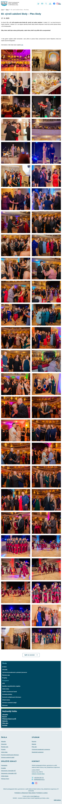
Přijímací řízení (5, 778)
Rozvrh (4, 716)
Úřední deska (6, 700)
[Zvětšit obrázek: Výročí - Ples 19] (15, 268)
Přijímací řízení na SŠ (9, 719)
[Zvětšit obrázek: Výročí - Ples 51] (15, 638)
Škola (4, 663)
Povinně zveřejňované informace (11, 697)
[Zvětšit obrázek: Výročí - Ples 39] (15, 500)
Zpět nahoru (57, 800)
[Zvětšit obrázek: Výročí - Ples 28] (46, 361)
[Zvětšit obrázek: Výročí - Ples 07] (15, 130)
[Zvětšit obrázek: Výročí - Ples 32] (46, 407)
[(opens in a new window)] (54, 4)
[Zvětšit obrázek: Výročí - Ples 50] (46, 615)
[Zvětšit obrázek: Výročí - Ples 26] (46, 338)
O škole (4, 666)
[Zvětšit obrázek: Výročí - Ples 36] (46, 453)
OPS (3, 683)
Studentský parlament (37, 752)
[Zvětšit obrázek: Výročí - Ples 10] (46, 153)
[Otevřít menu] (59, 4)
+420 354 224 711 (38, 3)
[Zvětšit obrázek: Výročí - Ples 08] (46, 130)
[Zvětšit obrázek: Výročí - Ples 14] (46, 199)
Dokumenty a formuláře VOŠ (8, 773)
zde (22, 44)
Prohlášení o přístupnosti (21, 792)
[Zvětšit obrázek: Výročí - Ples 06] (46, 106)
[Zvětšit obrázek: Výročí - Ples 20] (46, 268)
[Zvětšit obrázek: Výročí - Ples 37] (15, 477)
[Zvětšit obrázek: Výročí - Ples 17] (15, 245)
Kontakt (4, 725)
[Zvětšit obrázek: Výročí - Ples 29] (15, 384)
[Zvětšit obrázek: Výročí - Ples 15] (15, 222)
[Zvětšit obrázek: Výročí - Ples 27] (15, 361)
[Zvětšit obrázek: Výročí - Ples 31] (15, 407)
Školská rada (6, 675)
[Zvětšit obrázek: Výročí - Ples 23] (15, 315)
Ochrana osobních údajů (9, 702)
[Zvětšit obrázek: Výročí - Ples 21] (15, 291)
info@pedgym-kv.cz (42, 3)
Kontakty (3, 768)
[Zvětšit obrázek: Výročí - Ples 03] (15, 60)
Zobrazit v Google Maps (38, 773)
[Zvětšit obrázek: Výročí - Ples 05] (15, 106)
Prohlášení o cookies (42, 792)
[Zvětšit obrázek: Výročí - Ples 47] (15, 592)
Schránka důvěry (7, 694)
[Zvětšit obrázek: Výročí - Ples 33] (15, 430)
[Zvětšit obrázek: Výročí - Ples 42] (46, 523)
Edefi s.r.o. (36, 796)
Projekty (4, 677)
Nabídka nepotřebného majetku (11, 686)
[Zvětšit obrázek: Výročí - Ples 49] (15, 615)
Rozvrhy (34, 741)
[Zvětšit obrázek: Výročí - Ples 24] (46, 315)
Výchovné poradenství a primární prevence (14, 672)
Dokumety (4, 744)
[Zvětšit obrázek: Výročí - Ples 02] (46, 83)
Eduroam (5, 705)
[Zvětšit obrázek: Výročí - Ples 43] (15, 546)
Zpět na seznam (29, 655)
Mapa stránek (32, 792)
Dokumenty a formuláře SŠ (8, 770)
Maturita (5, 721)
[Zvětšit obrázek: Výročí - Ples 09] (15, 153)
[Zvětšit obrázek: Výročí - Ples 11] (15, 176)
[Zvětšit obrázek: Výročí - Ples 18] (46, 245)
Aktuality (4, 669)
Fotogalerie (5, 680)
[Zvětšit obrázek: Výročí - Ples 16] (46, 222)
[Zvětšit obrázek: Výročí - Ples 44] (46, 546)
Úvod (2, 9)
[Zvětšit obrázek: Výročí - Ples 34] (46, 430)
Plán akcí (5, 723)
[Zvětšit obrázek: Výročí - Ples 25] (15, 338)
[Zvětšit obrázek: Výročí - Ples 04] (46, 60)
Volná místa (5, 689)
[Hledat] (46, 3)
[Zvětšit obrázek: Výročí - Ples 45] (15, 569)
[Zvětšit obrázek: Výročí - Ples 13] (15, 199)
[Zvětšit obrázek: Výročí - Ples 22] (46, 291)
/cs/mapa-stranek (50, 3)
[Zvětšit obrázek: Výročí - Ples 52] (46, 638)
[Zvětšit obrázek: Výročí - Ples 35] (15, 453)
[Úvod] (4, 3)
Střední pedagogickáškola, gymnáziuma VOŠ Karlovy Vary (13, 3)
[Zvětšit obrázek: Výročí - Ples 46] (46, 569)
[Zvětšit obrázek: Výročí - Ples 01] (15, 83)
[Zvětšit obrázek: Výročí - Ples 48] (46, 592)
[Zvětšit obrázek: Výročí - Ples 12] (46, 176)
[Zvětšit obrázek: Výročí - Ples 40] (46, 500)
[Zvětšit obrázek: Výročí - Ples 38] (46, 477)
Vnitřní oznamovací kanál (9, 691)
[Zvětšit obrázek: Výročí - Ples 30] (46, 384)
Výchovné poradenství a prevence (41, 749)
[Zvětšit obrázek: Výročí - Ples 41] (15, 523)
